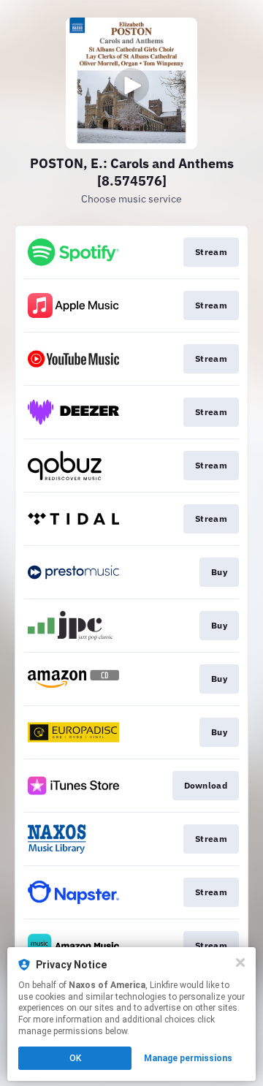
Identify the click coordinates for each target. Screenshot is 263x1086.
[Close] (240, 962)
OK (75, 1058)
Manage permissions (188, 1058)
